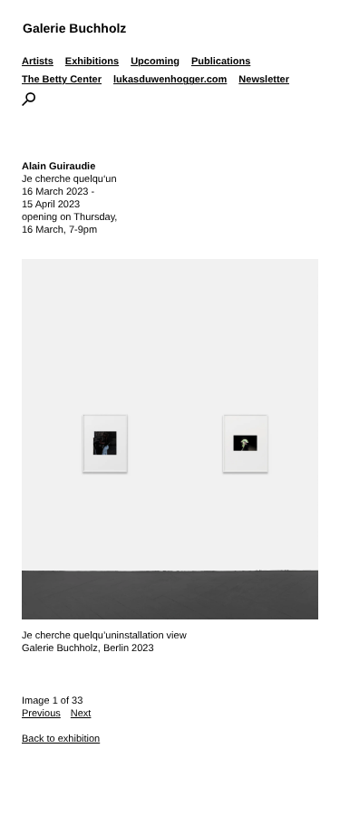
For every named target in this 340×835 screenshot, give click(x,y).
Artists (37, 61)
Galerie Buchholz (74, 28)
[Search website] (28, 102)
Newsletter (263, 79)
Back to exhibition (61, 739)
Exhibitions (92, 61)
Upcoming (155, 61)
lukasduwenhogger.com (170, 79)
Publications (220, 61)
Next (81, 713)
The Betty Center (62, 79)
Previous (41, 713)
